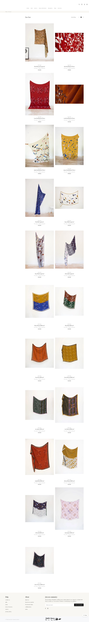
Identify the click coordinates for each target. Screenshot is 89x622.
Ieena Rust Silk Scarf (39, 377)
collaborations (28, 607)
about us (27, 600)
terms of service (8, 607)
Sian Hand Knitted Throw (69, 66)
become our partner (29, 602)
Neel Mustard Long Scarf (39, 66)
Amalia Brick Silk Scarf (39, 481)
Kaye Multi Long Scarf (69, 222)
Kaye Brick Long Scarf (39, 273)
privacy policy (8, 611)
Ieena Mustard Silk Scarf (69, 377)
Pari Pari (39, 65)
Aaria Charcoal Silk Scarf (39, 584)
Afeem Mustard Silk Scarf (69, 481)
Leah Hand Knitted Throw (69, 118)
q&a (6, 602)
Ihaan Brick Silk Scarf (69, 325)
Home (6, 11)
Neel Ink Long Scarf (39, 222)
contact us (7, 600)
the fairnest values (29, 604)
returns (6, 609)
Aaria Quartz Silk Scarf (69, 532)
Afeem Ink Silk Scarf (39, 532)
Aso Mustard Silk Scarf (69, 429)
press (6, 604)
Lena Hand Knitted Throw (39, 118)
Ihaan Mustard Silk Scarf (39, 325)
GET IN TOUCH (78, 604)
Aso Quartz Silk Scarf (39, 429)
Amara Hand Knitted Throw (69, 170)
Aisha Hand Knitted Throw (39, 170)
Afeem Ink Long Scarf (69, 273)
